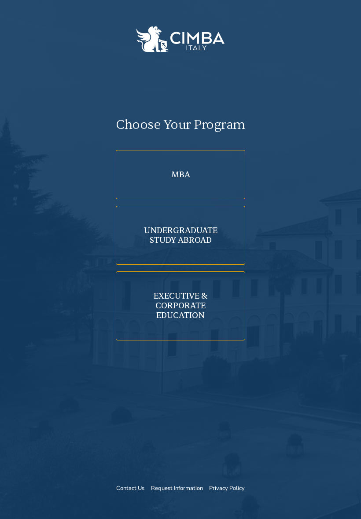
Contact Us (130, 488)
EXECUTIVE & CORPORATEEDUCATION (180, 306)
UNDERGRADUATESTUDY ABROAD (180, 235)
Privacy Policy (227, 488)
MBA (180, 174)
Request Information (177, 488)
